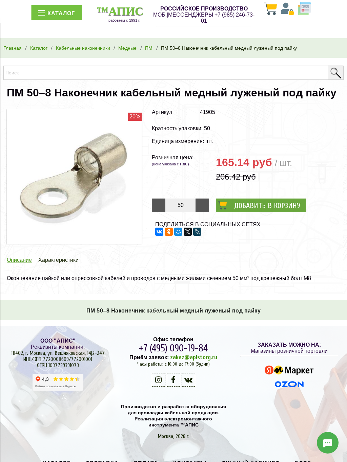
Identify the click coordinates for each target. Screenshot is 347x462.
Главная (12, 48)
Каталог (38, 48)
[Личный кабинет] (287, 9)
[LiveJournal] (197, 232)
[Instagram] (158, 380)
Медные (127, 48)
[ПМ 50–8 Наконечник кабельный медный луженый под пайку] (74, 242)
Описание (19, 260)
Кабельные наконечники (83, 48)
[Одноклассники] (169, 232)
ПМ (148, 48)
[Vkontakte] (188, 380)
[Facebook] (173, 380)
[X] (188, 232)
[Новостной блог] (304, 9)
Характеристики (58, 260)
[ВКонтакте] (159, 232)
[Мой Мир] (178, 232)
